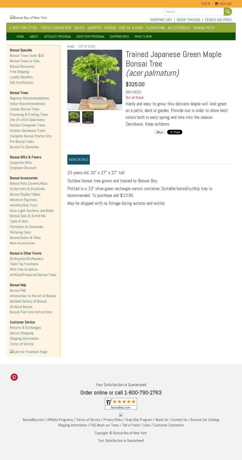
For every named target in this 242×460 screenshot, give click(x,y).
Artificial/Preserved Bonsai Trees (33, 274)
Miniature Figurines (23, 199)
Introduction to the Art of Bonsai (33, 295)
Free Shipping (19, 71)
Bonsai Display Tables (25, 194)
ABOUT (34, 36)
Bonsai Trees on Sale (24, 60)
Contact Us (179, 419)
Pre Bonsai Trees (22, 141)
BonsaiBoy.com (33, 419)
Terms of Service (22, 343)
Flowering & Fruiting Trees (29, 114)
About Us (161, 419)
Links (146, 425)
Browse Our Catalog (205, 419)
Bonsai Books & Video (25, 237)
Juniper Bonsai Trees (24, 109)
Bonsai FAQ (18, 290)
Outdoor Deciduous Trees (27, 130)
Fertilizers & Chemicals (26, 226)
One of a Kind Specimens (27, 119)
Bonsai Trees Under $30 (27, 55)
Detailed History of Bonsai (28, 301)
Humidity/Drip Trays (24, 205)
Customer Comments (169, 425)
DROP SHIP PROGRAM (90, 36)
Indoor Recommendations (27, 103)
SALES (79, 27)
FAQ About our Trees (104, 425)
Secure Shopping (21, 332)
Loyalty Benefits (21, 77)
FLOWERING (155, 27)
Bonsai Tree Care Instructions (31, 311)
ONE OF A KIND (131, 27)
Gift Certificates (21, 82)
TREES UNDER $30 (56, 27)
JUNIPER (94, 27)
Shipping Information (24, 338)
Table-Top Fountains (24, 263)
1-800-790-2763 (23, 27)
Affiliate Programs (60, 419)
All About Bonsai (21, 306)
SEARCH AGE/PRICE (218, 19)
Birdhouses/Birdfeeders (26, 258)
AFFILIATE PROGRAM (57, 36)
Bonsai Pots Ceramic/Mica (28, 183)
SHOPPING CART (161, 19)
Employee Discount (23, 167)
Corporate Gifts (21, 162)
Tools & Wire (19, 221)
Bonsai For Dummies (24, 146)
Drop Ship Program (139, 419)
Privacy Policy (113, 419)
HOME (20, 36)
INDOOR (110, 27)
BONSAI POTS (204, 27)
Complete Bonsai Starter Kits (31, 136)
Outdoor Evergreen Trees (27, 125)
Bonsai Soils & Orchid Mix (28, 215)
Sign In (205, 4)
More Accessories (22, 243)
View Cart (225, 4)
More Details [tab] (78, 159)
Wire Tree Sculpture (24, 269)
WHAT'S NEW (143, 36)
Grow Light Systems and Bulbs (32, 210)
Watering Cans (20, 232)
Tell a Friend (130, 425)
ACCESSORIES (179, 27)
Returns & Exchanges (25, 327)
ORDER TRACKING (188, 19)
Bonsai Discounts (22, 66)
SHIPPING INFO (119, 36)
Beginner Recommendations (29, 98)
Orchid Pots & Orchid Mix (27, 188)
